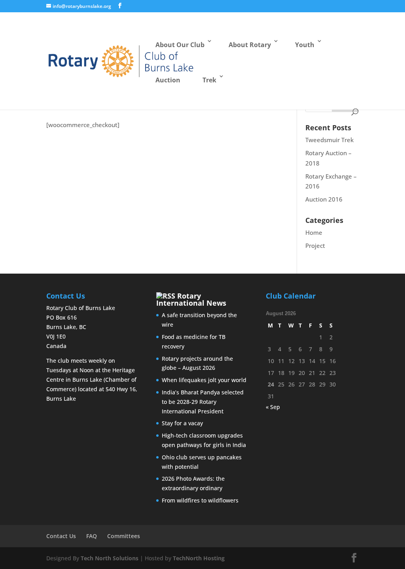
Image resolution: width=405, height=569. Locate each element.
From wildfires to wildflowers (200, 500)
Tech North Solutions (109, 558)
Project (315, 245)
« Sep (273, 407)
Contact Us (61, 536)
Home (313, 232)
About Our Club (179, 44)
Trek (209, 80)
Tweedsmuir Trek (329, 140)
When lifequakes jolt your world (204, 380)
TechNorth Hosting (199, 558)
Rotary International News (191, 299)
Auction (167, 80)
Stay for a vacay (182, 423)
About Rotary (250, 44)
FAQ (91, 536)
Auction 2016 (324, 199)
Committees (123, 536)
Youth (304, 44)
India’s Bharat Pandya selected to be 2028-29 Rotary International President (203, 401)
